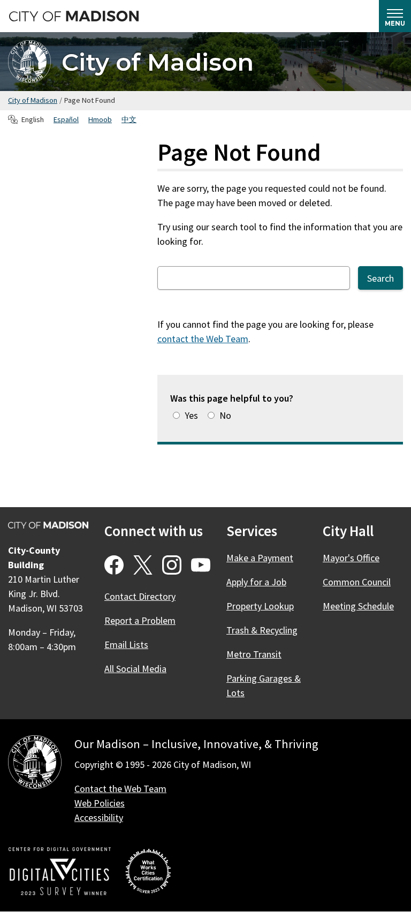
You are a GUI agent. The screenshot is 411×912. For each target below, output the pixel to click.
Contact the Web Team (120, 788)
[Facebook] (114, 565)
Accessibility (98, 817)
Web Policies (99, 803)
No (225, 415)
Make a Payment (259, 558)
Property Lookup (260, 606)
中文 (128, 119)
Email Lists (126, 644)
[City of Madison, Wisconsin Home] (35, 764)
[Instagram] (171, 565)
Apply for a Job (256, 582)
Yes (191, 415)
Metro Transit (253, 654)
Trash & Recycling (262, 630)
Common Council (357, 582)
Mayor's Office (351, 558)
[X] (143, 565)
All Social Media (135, 668)
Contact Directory (140, 596)
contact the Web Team (202, 339)
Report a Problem (140, 620)
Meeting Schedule (358, 606)
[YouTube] (200, 565)
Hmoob (100, 119)
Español (66, 119)
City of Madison (158, 62)
